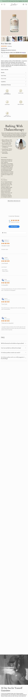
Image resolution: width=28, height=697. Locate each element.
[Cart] (26, 4)
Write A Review (14, 226)
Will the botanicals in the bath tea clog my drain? (12, 343)
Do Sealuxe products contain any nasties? (10, 352)
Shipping (3, 50)
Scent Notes (3, 75)
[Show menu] (1, 4)
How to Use (3, 78)
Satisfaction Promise (6, 85)
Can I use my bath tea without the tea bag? (11, 348)
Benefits (2, 72)
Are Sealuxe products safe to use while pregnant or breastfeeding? (12, 357)
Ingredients (3, 81)
